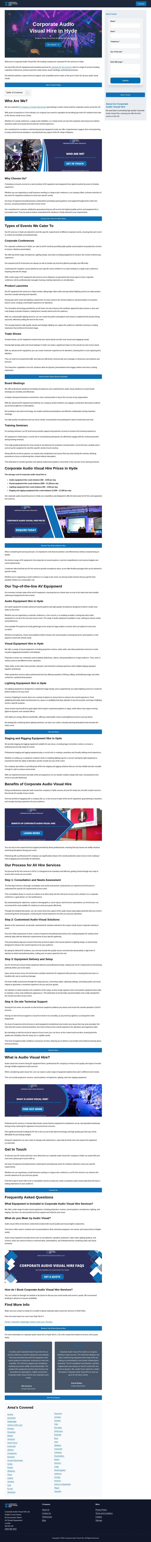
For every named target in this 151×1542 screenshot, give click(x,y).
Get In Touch (125, 95)
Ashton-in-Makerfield (62, 1484)
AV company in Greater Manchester (32, 107)
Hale (56, 1424)
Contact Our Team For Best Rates (53, 218)
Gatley (9, 1464)
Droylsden (11, 1432)
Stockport (11, 1439)
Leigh (56, 1467)
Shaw (9, 1475)
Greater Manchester (15, 1460)
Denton (8, 1322)
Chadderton (12, 1453)
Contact (141, 4)
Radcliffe (57, 1435)
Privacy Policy (101, 1510)
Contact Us (53, 1190)
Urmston (57, 1417)
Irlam (56, 1442)
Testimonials (47, 1517)
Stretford (10, 1482)
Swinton (57, 1421)
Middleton (11, 1471)
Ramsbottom (59, 1456)
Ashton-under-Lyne (37, 1322)
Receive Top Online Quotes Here (53, 545)
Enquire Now (53, 1050)
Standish (57, 1491)
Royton (10, 1467)
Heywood (58, 1414)
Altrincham (58, 1431)
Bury (56, 1438)
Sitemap (99, 1520)
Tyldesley (58, 1452)
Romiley (49, 1322)
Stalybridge (24, 1322)
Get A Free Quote (53, 1397)
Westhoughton (60, 1470)
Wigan (56, 1488)
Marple (10, 1436)
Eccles (10, 1489)
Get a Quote (51, 44)
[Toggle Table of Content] (26, 93)
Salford (10, 1478)
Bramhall (10, 1457)
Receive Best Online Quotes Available (53, 376)
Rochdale (58, 1428)
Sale (9, 1485)
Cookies (99, 1517)
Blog (44, 1520)
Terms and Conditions (104, 1513)
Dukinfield (15, 1322)
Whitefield (11, 1492)
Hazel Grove (12, 1443)
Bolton (56, 1460)
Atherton (57, 1463)
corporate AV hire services (61, 67)
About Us (45, 1510)
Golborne (58, 1474)
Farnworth (58, 1449)
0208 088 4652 (11, 1529)
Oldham (10, 1450)
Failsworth (11, 1446)
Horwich (57, 1481)
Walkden (57, 1445)
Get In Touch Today (53, 85)
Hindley (57, 1477)
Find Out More (53, 732)
